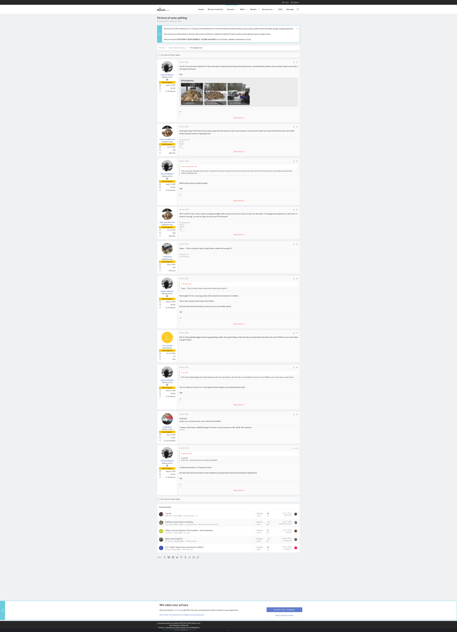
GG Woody (169, 541)
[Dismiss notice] (297, 28)
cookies (176, 610)
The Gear (187, 533)
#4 (297, 210)
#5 (297, 244)
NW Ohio (172, 153)
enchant (168, 549)
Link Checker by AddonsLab (179, 625)
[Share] (293, 62)
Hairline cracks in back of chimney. (179, 522)
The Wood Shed (188, 516)
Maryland (172, 271)
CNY (173, 359)
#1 (297, 62)
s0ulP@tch (168, 533)
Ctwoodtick (169, 524)
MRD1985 (168, 516)
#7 (297, 333)
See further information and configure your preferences (181, 615)
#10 (296, 448)
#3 (297, 161)
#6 (297, 279)
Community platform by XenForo (179, 623)
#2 (297, 127)
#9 (297, 414)
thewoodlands (164, 21)
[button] (236, 9)
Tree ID (168, 513)
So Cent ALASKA (169, 441)
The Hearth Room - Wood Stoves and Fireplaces (201, 524)
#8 (297, 367)
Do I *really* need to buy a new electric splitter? (184, 547)
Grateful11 (288, 549)
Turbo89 (288, 532)
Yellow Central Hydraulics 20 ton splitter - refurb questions (189, 530)
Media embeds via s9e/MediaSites (188, 628)
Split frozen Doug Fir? (174, 538)
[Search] (298, 9)
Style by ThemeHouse (166, 628)
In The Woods (170, 91)
